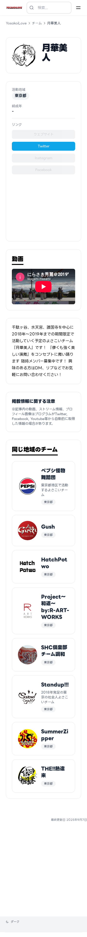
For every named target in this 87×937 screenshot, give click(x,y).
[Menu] (78, 8)
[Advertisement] (43, 205)
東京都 (20, 96)
